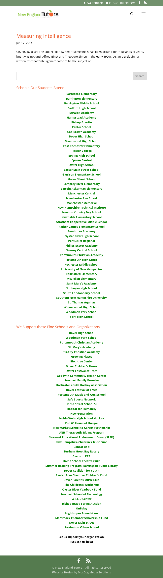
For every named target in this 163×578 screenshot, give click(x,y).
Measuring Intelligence (43, 35)
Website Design (62, 572)
